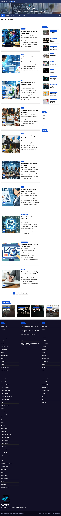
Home (7, 15)
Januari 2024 (44, 381)
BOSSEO (30, 9)
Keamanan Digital (5, 387)
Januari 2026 (44, 326)
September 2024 (45, 358)
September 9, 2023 (26, 276)
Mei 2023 (44, 402)
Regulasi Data (4, 455)
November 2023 (45, 387)
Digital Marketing (4, 355)
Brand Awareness (5, 343)
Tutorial (2, 481)
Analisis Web (4, 326)
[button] (59, 15)
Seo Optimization (4, 466)
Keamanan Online (5, 393)
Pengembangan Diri (5, 449)
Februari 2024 (45, 378)
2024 (44, 121)
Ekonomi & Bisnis (24, 214)
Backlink (3, 329)
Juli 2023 (44, 396)
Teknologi (52, 61)
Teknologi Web (4, 475)
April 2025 (44, 337)
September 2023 (45, 390)
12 (23, 293)
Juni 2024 (44, 367)
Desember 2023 (45, 384)
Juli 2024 (44, 364)
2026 (44, 115)
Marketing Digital (4, 414)
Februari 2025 (45, 343)
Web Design (3, 484)
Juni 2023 (44, 399)
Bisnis (23, 54)
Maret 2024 (44, 375)
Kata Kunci (3, 381)
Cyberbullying (4, 349)
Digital (2, 352)
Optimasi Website (5, 428)
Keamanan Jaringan (5, 390)
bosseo (33, 35)
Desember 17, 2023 (26, 114)
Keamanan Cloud (5, 384)
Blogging (3, 340)
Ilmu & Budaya (4, 375)
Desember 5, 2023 (26, 193)
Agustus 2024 (45, 361)
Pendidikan (3, 446)
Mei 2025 (44, 335)
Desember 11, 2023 (26, 140)
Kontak (24, 15)
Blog (43, 513)
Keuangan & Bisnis (53, 38)
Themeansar (21, 513)
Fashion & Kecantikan (5, 373)
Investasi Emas (4, 378)
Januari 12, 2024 (26, 35)
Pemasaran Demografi (6, 434)
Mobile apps (3, 419)
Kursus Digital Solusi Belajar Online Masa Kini (53, 57)
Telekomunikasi (4, 478)
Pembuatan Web (4, 443)
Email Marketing (4, 370)
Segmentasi (3, 457)
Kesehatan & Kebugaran (6, 396)
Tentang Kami (57, 513)
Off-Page (3, 422)
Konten (2, 408)
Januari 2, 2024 (25, 61)
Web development (5, 487)
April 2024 (44, 373)
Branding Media (4, 346)
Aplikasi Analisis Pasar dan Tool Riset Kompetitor (53, 80)
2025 (44, 118)
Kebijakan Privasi (15, 15)
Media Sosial (4, 416)
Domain (2, 358)
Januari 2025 (44, 346)
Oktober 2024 (44, 355)
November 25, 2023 (26, 248)
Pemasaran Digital (5, 437)
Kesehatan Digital (5, 399)
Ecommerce (3, 361)
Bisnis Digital (4, 335)
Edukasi (23, 269)
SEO (2, 460)
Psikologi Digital (4, 452)
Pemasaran (3, 431)
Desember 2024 (45, 349)
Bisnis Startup (4, 337)
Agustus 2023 (45, 393)
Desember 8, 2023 (26, 167)
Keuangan (3, 402)
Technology (3, 469)
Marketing (3, 411)
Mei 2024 (44, 370)
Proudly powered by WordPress (6, 513)
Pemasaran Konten (5, 440)
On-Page (3, 425)
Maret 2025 (44, 340)
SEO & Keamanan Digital (6, 463)
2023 (44, 125)
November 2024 (45, 352)
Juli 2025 (44, 329)
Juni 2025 (44, 332)
